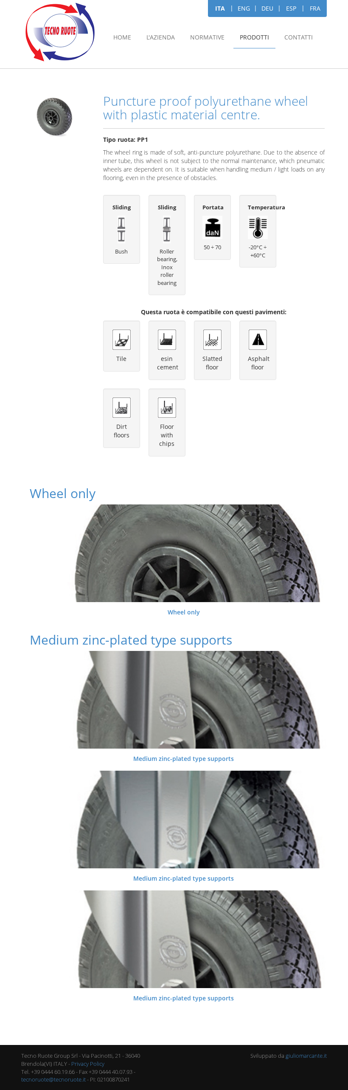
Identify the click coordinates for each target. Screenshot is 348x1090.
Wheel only (184, 612)
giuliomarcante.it (306, 1055)
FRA (315, 8)
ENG (244, 8)
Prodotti (254, 37)
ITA (220, 8)
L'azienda (160, 37)
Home (122, 37)
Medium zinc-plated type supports (183, 759)
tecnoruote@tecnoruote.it (53, 1079)
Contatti (298, 37)
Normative (207, 37)
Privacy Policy (87, 1063)
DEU (267, 8)
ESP (291, 8)
